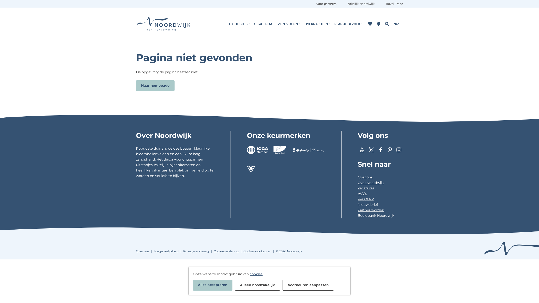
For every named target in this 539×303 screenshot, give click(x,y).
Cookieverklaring (226, 251)
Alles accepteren (212, 285)
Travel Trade (394, 4)
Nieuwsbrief (368, 205)
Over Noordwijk (371, 183)
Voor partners (326, 4)
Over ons (365, 177)
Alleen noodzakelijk (257, 285)
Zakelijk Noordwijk (361, 4)
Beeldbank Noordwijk (376, 216)
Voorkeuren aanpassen (308, 285)
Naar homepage (155, 86)
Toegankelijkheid (166, 251)
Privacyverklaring (196, 251)
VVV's (362, 194)
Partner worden (371, 210)
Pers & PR (366, 199)
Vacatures (366, 188)
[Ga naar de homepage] (163, 24)
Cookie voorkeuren (257, 251)
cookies (256, 274)
